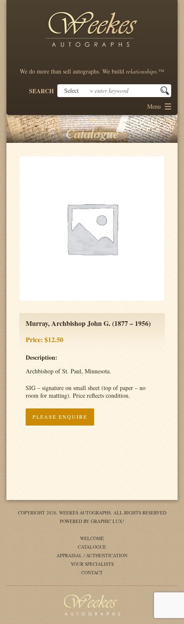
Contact (92, 572)
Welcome (92, 538)
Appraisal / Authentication (92, 555)
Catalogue (92, 547)
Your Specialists (92, 564)
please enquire (60, 416)
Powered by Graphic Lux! (92, 521)
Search (41, 91)
